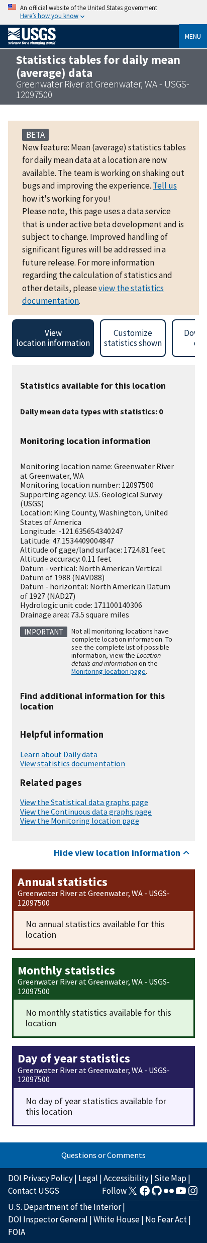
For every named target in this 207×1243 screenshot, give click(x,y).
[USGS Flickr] (169, 1193)
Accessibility (126, 1178)
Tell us (165, 185)
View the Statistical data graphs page (84, 802)
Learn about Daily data (58, 754)
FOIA (16, 1231)
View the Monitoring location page (79, 821)
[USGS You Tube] (181, 1193)
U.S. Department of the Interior (64, 1206)
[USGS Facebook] (145, 1193)
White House (116, 1219)
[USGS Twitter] (133, 1193)
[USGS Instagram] (193, 1193)
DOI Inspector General (48, 1219)
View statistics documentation (72, 763)
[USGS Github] (157, 1193)
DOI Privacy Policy (40, 1178)
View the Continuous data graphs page (86, 812)
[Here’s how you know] (103, 12)
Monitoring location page (108, 671)
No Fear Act (166, 1219)
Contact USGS (33, 1190)
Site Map (170, 1178)
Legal (88, 1178)
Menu (193, 36)
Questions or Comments (103, 1155)
